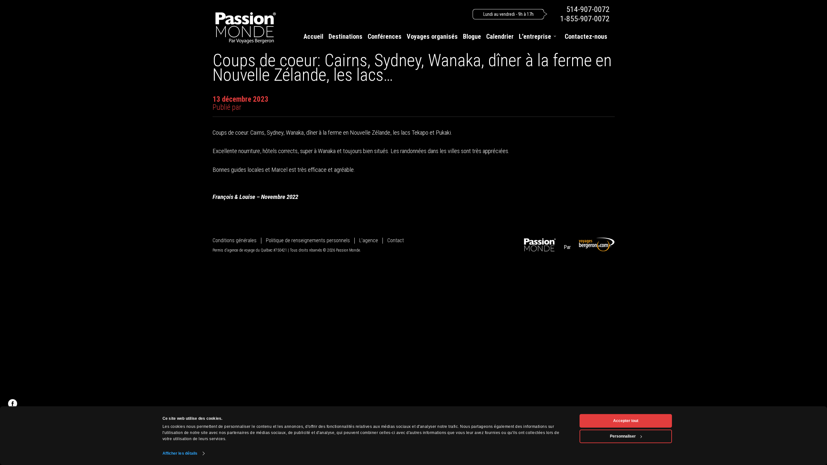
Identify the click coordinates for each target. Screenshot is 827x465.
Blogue (472, 36)
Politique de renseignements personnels (308, 240)
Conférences (385, 36)
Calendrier (500, 36)
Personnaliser (623, 436)
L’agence (368, 240)
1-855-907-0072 (585, 18)
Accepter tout (625, 420)
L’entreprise (535, 36)
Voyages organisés (432, 36)
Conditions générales (234, 240)
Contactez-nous (586, 36)
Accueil (313, 36)
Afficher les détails (180, 453)
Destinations (345, 36)
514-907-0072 (588, 9)
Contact (395, 240)
